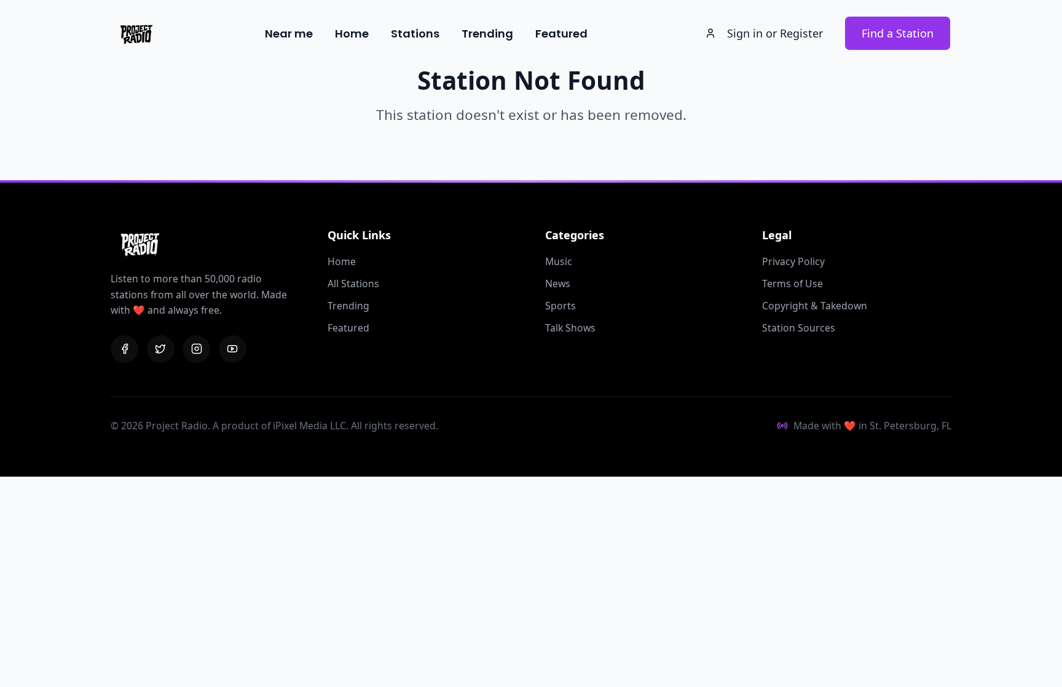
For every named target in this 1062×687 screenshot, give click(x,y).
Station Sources (798, 328)
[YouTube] (232, 349)
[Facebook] (124, 349)
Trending (487, 33)
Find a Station (898, 33)
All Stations (353, 283)
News (557, 283)
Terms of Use (792, 283)
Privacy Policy (793, 261)
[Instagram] (196, 349)
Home (352, 33)
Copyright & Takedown (814, 305)
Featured (561, 33)
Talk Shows (570, 328)
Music (558, 261)
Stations (415, 33)
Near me (289, 33)
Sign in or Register (775, 33)
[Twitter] (161, 349)
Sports (560, 305)
